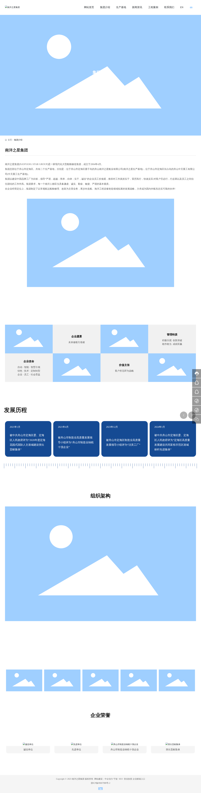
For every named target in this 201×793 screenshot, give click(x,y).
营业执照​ (128, 779)
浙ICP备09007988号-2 (100, 783)
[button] (183, 415)
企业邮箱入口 (139, 779)
